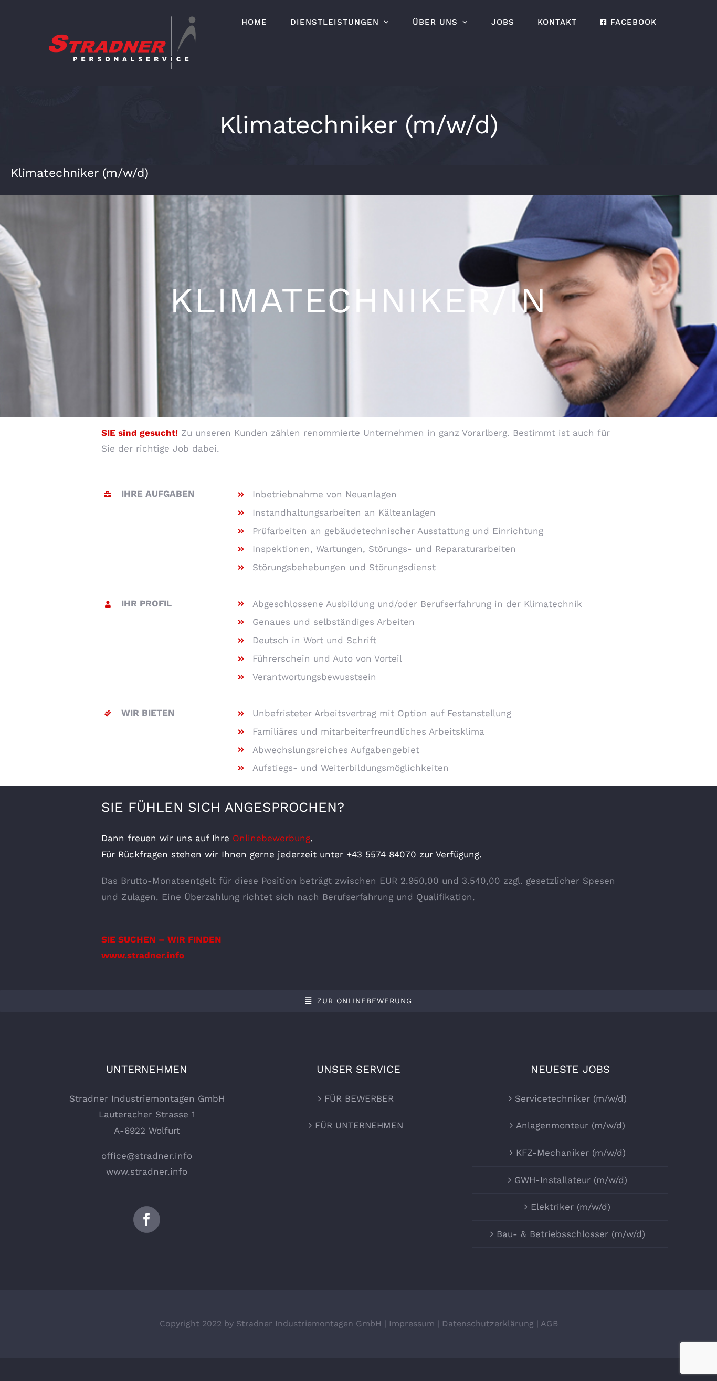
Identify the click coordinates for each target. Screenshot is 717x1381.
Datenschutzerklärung (488, 1323)
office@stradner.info (146, 1155)
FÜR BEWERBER (359, 1098)
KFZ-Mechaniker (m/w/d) (571, 1152)
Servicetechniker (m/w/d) (571, 1098)
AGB (549, 1323)
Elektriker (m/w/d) (570, 1206)
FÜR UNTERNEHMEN (359, 1125)
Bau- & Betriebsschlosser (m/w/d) (571, 1234)
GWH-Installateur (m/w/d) (570, 1180)
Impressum (412, 1323)
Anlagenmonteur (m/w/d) (570, 1125)
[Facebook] (146, 1219)
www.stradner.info (146, 1171)
